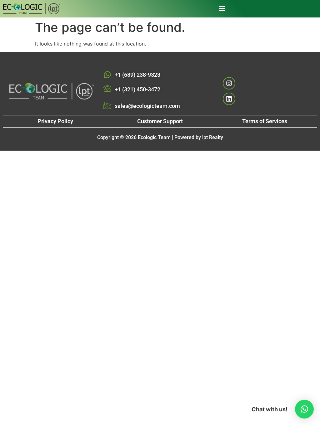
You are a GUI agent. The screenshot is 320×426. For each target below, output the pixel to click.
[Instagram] (229, 83)
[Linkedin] (229, 99)
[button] (150, 8)
